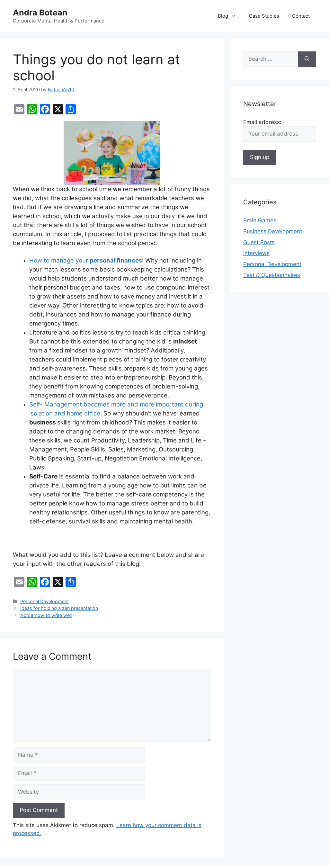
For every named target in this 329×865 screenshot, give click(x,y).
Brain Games (259, 220)
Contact (301, 16)
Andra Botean (40, 12)
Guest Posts (259, 242)
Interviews (256, 253)
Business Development (272, 231)
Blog (223, 16)
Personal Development (44, 601)
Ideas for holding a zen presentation (59, 608)
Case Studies (264, 16)
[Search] (307, 59)
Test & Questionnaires (271, 275)
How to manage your (85, 260)
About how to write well (46, 615)
